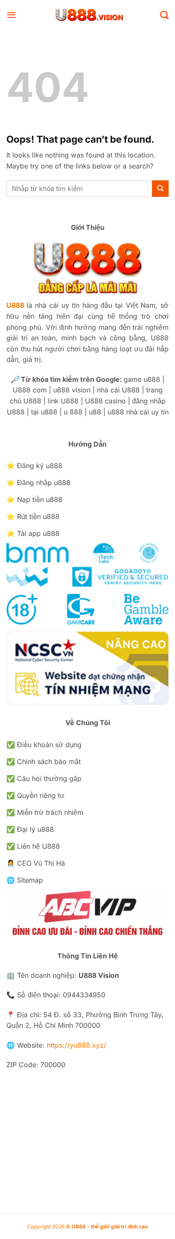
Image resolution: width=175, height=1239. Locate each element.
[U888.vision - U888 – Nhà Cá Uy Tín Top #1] (88, 15)
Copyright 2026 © (87, 1226)
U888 (15, 305)
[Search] (164, 15)
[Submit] (160, 188)
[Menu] (11, 15)
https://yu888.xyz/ (76, 1045)
